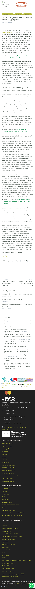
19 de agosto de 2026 (24, 339)
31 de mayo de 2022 (6, 296)
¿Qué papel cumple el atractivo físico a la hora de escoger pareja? (17, 305)
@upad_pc (5, 256)
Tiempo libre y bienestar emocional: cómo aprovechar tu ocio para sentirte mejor (17, 351)
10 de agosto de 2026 (17, 364)
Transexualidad (6, 264)
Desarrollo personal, (10, 330)
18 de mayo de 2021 (6, 308)
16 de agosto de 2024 (7, 301)
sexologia (16, 261)
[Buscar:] (17, 322)
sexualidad (24, 261)
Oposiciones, (7, 339)
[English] (2, 586)
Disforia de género (7, 261)
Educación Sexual (7, 14)
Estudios (13, 339)
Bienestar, (19, 330)
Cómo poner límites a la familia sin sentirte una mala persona (17, 367)
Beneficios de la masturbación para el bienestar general (17, 294)
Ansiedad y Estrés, (16, 355)
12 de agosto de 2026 (11, 356)
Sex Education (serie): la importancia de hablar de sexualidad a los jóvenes (17, 201)
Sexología (18, 14)
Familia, (6, 363)
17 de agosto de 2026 (11, 348)
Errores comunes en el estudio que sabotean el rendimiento (17, 342)
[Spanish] (5, 586)
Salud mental (26, 346)
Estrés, (24, 355)
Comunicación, (18, 363)
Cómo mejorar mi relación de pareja (12, 299)
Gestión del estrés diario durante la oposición (15, 359)
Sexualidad (27, 14)
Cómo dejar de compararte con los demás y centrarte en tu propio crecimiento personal (17, 335)
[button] (29, 5)
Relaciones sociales (13, 331)
